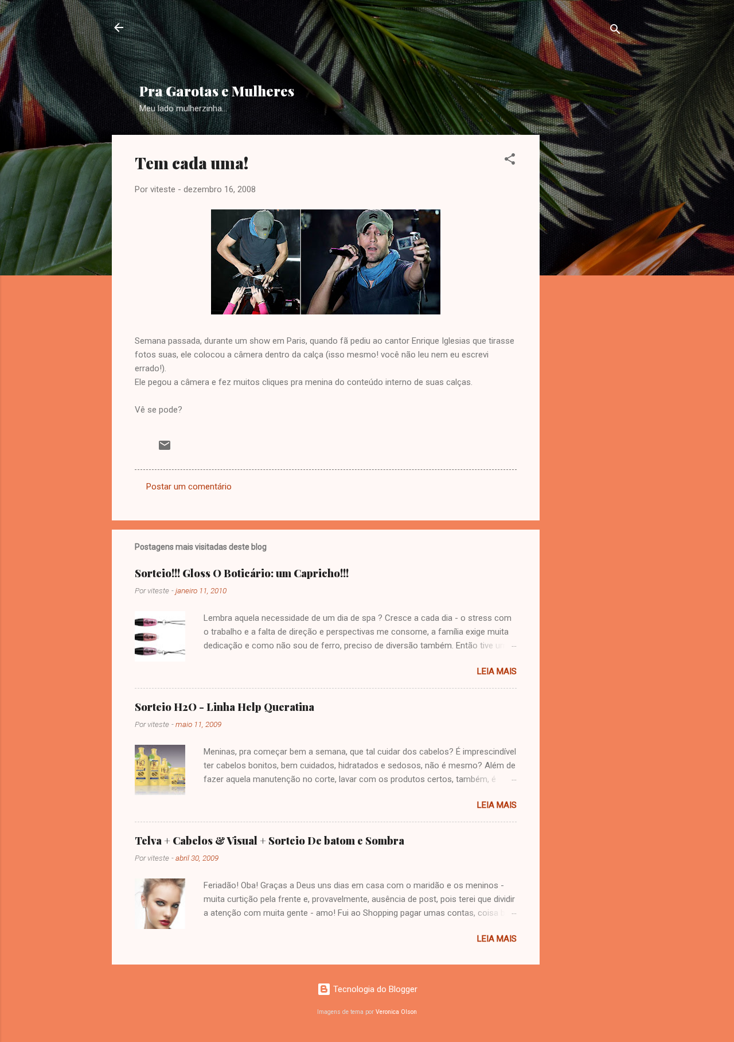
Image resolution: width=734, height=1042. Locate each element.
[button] (510, 161)
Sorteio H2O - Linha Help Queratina (224, 707)
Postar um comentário (189, 486)
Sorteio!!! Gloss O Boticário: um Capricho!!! (242, 573)
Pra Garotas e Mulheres (216, 90)
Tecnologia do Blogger (374, 989)
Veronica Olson (396, 1012)
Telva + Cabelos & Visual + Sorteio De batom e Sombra (269, 840)
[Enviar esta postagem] (164, 449)
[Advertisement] (417, 46)
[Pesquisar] (615, 31)
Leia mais (497, 671)
